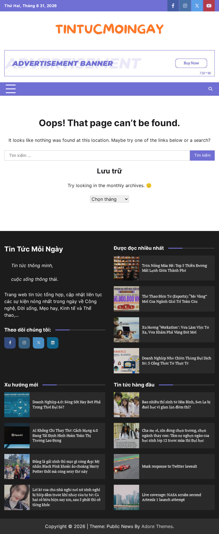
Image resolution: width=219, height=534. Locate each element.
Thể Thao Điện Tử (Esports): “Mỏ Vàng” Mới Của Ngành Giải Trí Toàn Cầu (174, 299)
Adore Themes (157, 526)
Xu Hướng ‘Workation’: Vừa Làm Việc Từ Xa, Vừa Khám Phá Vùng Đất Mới (175, 330)
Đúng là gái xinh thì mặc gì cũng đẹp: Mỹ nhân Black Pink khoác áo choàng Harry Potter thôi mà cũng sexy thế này (66, 466)
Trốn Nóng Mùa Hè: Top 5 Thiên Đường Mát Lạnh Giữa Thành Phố (174, 268)
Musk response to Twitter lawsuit (169, 466)
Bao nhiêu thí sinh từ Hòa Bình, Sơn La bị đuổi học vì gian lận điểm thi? (176, 404)
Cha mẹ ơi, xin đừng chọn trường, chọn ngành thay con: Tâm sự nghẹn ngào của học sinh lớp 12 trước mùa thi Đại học (175, 435)
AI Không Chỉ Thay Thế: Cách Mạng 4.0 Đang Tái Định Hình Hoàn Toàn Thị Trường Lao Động (65, 435)
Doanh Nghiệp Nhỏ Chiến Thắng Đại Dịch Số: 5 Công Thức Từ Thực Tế (176, 360)
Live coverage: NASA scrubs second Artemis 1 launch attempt (171, 497)
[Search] (210, 89)
